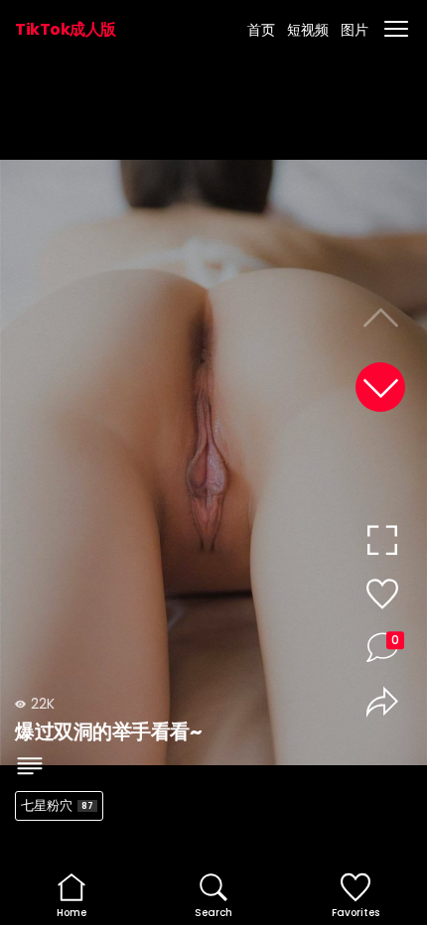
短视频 (308, 30)
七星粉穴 (57, 805)
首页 (261, 30)
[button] (380, 387)
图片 (354, 30)
